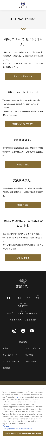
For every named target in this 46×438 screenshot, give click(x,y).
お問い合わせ (31, 361)
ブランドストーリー (11, 361)
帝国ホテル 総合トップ (23, 76)
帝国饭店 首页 (23, 164)
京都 (37, 298)
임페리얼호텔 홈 (23, 257)
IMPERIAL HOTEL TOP (23, 124)
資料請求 (6, 368)
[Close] (43, 388)
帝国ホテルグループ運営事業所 (23, 319)
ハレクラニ (23, 305)
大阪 (28, 298)
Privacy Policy (8, 426)
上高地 (18, 298)
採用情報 (29, 355)
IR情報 (5, 348)
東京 (9, 298)
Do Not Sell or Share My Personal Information (23, 433)
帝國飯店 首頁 (23, 205)
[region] (23, 411)
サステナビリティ (33, 348)
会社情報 (23, 341)
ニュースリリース (9, 355)
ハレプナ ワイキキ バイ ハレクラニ (23, 313)
